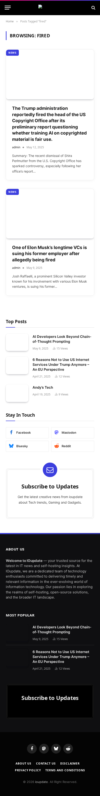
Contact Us (46, 763)
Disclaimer (70, 763)
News (12, 52)
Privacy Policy (28, 770)
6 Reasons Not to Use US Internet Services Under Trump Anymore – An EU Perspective (61, 364)
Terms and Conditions (65, 770)
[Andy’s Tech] (17, 393)
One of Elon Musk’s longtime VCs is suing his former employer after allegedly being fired (49, 254)
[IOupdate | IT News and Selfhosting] (50, 7)
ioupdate (41, 782)
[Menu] (8, 7)
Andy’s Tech (43, 387)
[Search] (92, 7)
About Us (23, 763)
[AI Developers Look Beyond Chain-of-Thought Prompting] (17, 342)
